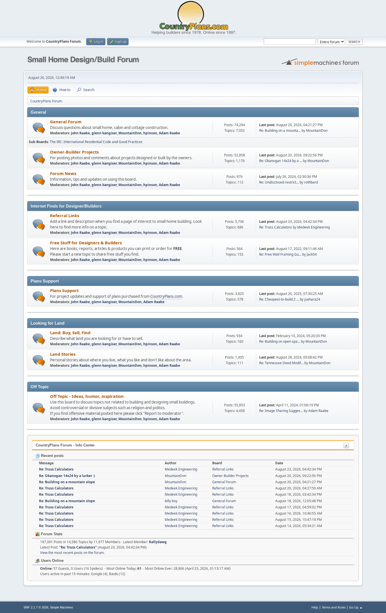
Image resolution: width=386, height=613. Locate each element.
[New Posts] (38, 128)
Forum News (63, 173)
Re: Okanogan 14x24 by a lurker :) (67, 475)
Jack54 (312, 254)
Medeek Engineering (313, 227)
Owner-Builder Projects (74, 152)
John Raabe (80, 133)
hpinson (150, 133)
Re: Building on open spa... (279, 341)
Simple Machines (61, 607)
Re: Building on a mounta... (280, 130)
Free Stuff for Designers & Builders (86, 242)
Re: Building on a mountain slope (67, 482)
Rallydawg (158, 541)
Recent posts (52, 456)
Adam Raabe (169, 133)
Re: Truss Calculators (275, 227)
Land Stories (62, 354)
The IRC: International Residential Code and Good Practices (96, 141)
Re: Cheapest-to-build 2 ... (279, 299)
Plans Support (64, 290)
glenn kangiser (104, 133)
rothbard (311, 182)
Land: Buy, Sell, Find (70, 332)
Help (314, 607)
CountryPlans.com (166, 296)
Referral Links (64, 215)
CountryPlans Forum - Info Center (65, 445)
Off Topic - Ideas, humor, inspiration (87, 396)
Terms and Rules (334, 607)
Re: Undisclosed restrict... (279, 182)
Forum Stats (51, 534)
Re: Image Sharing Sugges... (281, 410)
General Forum (65, 121)
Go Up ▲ (356, 607)
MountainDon (130, 133)
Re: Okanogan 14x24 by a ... (280, 160)
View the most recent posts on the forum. (72, 552)
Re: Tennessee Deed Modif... (281, 363)
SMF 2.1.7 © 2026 (35, 607)
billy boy (171, 500)
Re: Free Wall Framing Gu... (280, 254)
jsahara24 (312, 299)
